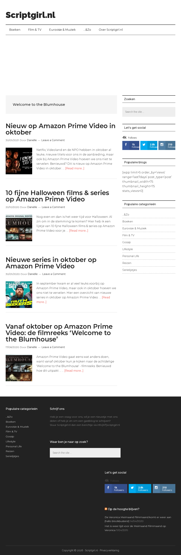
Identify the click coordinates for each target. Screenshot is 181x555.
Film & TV (128, 235)
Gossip (126, 242)
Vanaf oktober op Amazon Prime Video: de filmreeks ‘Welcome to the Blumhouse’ (59, 332)
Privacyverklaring (109, 550)
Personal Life (130, 256)
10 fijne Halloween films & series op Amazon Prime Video (57, 196)
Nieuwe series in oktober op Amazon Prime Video (51, 263)
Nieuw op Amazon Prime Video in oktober (61, 129)
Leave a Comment (53, 140)
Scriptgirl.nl (30, 15)
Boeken (127, 221)
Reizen (126, 263)
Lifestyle (127, 249)
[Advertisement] (90, 61)
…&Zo (125, 214)
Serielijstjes (129, 270)
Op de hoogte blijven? (123, 509)
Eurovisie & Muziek (134, 228)
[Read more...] (74, 168)
